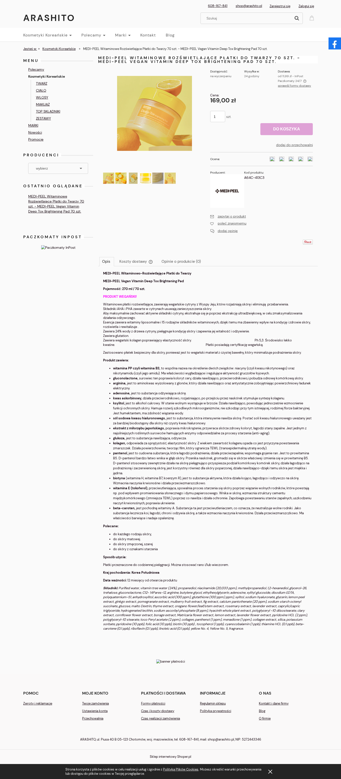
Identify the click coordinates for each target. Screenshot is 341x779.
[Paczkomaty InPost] (58, 247)
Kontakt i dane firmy (274, 703)
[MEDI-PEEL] (227, 190)
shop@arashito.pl (249, 6)
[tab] (106, 261)
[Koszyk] (312, 17)
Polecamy (36, 69)
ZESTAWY (43, 118)
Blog (262, 711)
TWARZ (41, 83)
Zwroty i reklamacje (37, 703)
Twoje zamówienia (95, 703)
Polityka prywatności (215, 711)
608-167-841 (217, 6)
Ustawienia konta (95, 711)
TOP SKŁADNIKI (48, 111)
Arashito (49, 18)
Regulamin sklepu (213, 703)
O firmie (265, 718)
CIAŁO (41, 90)
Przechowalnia (92, 718)
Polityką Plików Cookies (180, 769)
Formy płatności (153, 703)
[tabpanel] (208, 455)
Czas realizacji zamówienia (160, 718)
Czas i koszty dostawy (157, 711)
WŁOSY (42, 97)
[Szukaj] (297, 18)
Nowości (35, 132)
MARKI (33, 125)
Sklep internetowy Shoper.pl (170, 757)
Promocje (35, 139)
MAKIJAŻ (43, 104)
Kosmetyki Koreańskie (46, 76)
